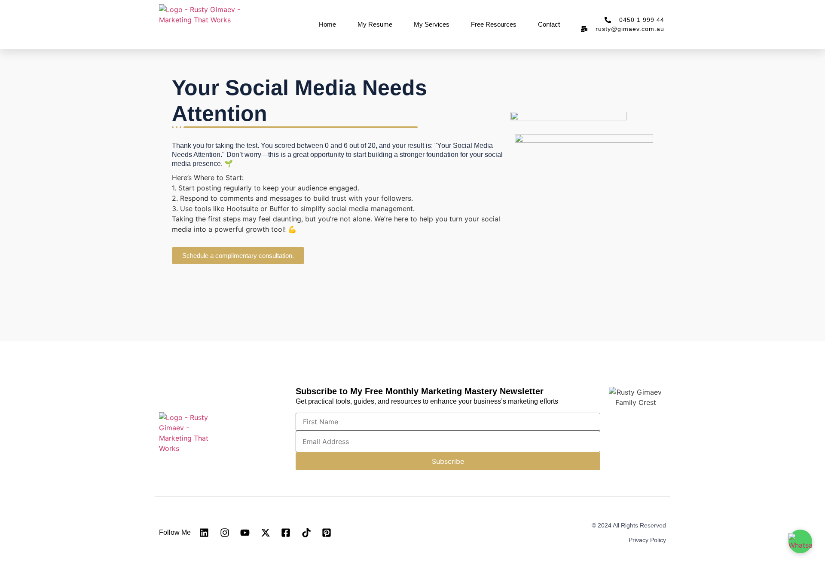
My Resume (375, 24)
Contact (549, 24)
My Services (431, 24)
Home (327, 24)
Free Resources (493, 24)
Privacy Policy (647, 539)
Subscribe (448, 461)
